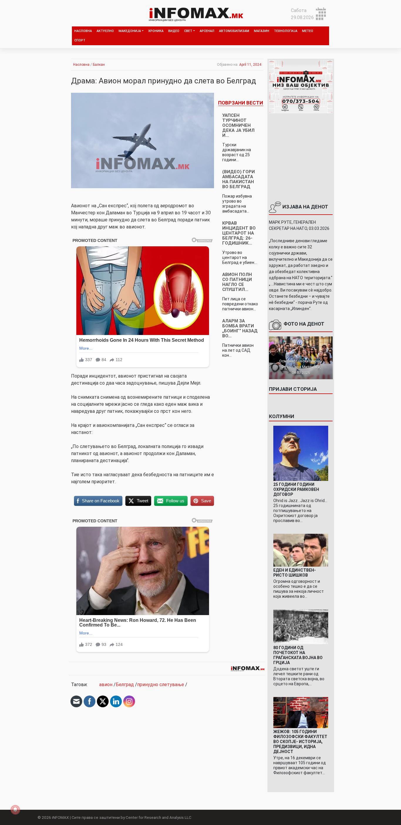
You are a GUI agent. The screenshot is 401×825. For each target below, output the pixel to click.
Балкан (99, 65)
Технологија (285, 31)
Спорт (79, 40)
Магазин (261, 31)
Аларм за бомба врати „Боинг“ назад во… (240, 328)
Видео (173, 31)
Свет (188, 31)
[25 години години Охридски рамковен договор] (300, 453)
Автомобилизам (234, 31)
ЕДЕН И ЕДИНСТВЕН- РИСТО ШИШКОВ (294, 573)
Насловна (83, 31)
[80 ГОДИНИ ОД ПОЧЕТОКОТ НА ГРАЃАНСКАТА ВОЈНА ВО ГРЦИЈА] (300, 626)
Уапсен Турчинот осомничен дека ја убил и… (238, 125)
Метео (307, 31)
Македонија (130, 31)
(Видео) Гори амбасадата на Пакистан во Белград (238, 179)
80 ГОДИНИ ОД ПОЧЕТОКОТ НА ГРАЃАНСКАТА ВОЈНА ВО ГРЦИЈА (298, 655)
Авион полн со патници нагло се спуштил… (237, 282)
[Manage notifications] (15, 809)
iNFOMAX (60, 817)
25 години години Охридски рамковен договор (296, 489)
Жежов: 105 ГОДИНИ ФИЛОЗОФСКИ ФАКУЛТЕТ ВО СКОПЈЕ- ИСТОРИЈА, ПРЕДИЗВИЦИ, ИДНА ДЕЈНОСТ (300, 741)
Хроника (156, 31)
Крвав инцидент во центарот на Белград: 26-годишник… (239, 233)
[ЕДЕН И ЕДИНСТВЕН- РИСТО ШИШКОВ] (300, 550)
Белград (125, 684)
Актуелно (105, 31)
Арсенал (207, 31)
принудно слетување (160, 684)
